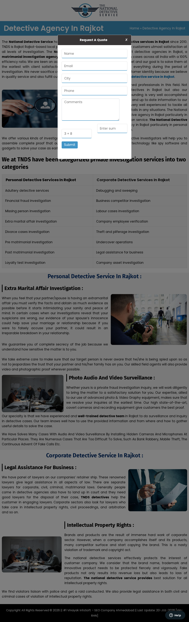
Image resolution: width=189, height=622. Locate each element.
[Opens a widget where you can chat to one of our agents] (175, 615)
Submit (69, 145)
